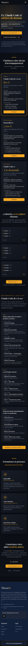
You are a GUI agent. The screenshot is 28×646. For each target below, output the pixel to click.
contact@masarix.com (8, 604)
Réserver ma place (12, 281)
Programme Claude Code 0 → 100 (12, 37)
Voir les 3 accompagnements (10, 32)
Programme (4, 629)
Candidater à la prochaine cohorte (13, 447)
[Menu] (25, 2)
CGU (16, 631)
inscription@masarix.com (14, 566)
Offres (2, 626)
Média (9, 570)
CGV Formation (16, 570)
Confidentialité (18, 629)
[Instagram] (4, 616)
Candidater (14, 111)
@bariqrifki (15, 561)
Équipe (2, 631)
